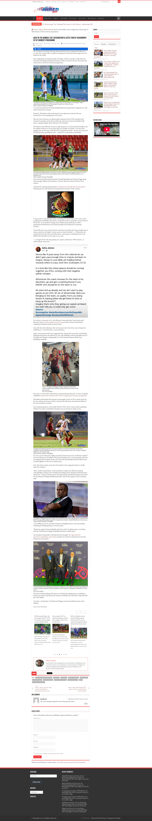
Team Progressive (72, 680)
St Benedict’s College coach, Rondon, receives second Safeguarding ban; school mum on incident (79, 619)
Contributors (71, 1)
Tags (96, 48)
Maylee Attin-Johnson (60, 680)
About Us (48, 1)
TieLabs (118, 818)
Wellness (55, 18)
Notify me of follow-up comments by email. (49, 753)
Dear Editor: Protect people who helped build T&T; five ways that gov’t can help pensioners (105, 53)
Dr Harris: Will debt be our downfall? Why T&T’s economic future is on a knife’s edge (75, 792)
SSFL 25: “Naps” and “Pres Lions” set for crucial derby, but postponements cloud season (43, 688)
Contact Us (64, 1)
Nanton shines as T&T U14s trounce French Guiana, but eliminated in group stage (111, 95)
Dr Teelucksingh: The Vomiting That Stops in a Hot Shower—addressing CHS (111, 74)
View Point (48, 18)
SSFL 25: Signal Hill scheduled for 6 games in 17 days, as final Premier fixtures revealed (77, 688)
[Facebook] (103, 2)
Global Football (48, 29)
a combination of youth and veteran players (71, 187)
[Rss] (101, 2)
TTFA (81, 680)
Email (35, 741)
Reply (86, 703)
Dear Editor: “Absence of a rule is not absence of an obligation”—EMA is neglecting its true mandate (107, 64)
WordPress (102, 818)
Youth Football (63, 18)
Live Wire (73, 18)
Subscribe (36, 782)
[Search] (119, 1)
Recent (97, 44)
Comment (37, 718)
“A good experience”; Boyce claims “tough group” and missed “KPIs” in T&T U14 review (71, 24)
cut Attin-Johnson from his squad (54, 322)
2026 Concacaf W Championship (43, 677)
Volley (40, 18)
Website (36, 747)
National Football (77, 43)
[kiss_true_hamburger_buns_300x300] (60, 204)
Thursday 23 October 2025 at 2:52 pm (78, 699)
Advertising (53, 1)
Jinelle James (84, 677)
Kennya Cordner (37, 680)
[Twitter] (105, 2)
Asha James (64, 677)
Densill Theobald (73, 677)
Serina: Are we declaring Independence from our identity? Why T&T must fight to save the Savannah (107, 105)
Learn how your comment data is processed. (71, 762)
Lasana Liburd (39, 43)
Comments (111, 44)
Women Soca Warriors (38, 682)
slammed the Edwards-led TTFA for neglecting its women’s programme (64, 396)
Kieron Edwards (48, 680)
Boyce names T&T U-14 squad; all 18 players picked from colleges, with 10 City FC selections (41, 619)
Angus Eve (56, 677)
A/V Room (82, 18)
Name (35, 735)
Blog (59, 1)
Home (77, 1)
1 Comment (38, 45)
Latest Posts (82, 1)
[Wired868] (46, 9)
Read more (39, 642)
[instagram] (108, 2)
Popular (103, 44)
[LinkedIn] (106, 2)
